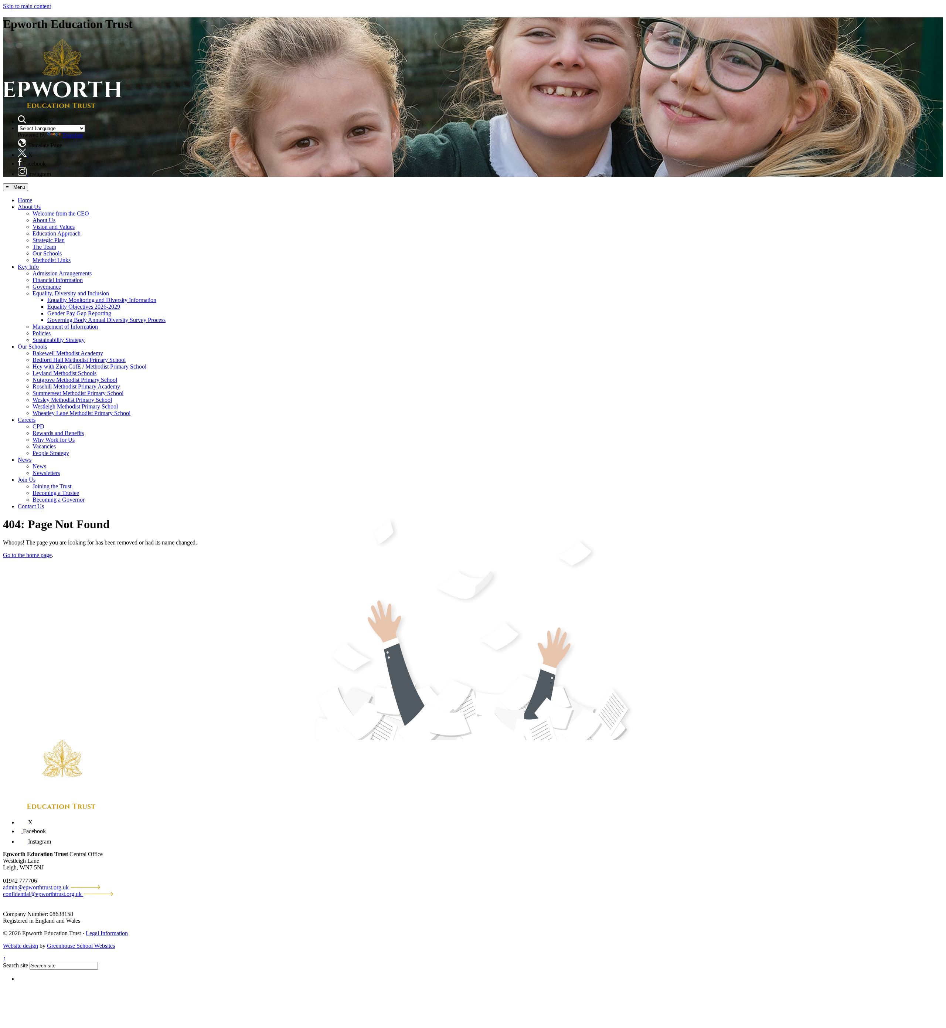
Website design (20, 946)
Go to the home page (27, 555)
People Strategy (51, 453)
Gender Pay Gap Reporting (79, 313)
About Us (29, 207)
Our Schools (47, 253)
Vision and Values (54, 227)
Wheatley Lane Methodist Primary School (81, 413)
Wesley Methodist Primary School (72, 400)
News (24, 460)
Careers (26, 420)
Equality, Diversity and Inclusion (71, 293)
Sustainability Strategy (59, 340)
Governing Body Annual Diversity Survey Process (106, 320)
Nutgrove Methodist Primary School (75, 380)
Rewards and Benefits (58, 433)
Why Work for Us (54, 440)
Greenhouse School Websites (81, 946)
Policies (42, 333)
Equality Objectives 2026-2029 (83, 306)
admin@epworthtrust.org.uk (36, 887)
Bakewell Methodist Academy (68, 353)
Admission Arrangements (62, 273)
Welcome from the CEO (61, 213)
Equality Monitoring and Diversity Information (101, 300)
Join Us (26, 479)
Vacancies (44, 446)
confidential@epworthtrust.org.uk (43, 894)
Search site (15, 965)
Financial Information (58, 280)
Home (25, 200)
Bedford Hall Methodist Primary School (79, 360)
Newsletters (46, 473)
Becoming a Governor (59, 499)
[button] (22, 119)
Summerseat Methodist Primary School (78, 393)
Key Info (28, 267)
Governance (47, 287)
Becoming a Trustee (56, 493)
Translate (72, 135)
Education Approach (57, 233)
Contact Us (31, 506)
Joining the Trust (52, 486)
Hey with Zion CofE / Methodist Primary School (89, 366)
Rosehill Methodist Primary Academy (76, 386)
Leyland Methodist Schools (64, 373)
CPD (38, 426)
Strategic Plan (49, 240)
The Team (44, 247)
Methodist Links (52, 260)
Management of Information (65, 326)
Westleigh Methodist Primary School (75, 406)
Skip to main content (27, 6)
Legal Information (107, 933)
